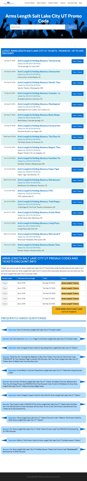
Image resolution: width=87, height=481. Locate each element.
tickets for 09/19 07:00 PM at (38, 63)
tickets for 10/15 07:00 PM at (38, 247)
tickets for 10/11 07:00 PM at (38, 215)
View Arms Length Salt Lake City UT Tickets (69, 310)
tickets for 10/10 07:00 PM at (38, 204)
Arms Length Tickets (70, 283)
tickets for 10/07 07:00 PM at (38, 182)
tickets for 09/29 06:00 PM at (38, 128)
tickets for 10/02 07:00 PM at (38, 150)
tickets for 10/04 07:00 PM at (38, 161)
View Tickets (77, 61)
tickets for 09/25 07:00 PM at (38, 96)
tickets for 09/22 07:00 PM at (38, 74)
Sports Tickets (41, 3)
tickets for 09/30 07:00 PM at (38, 139)
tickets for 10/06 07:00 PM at (38, 172)
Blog (80, 3)
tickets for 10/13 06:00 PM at (38, 226)
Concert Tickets (30, 3)
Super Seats (28, 339)
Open (5, 283)
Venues (62, 3)
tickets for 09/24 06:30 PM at (38, 85)
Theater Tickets (53, 3)
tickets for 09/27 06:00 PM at (38, 117)
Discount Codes (72, 3)
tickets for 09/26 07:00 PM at (38, 107)
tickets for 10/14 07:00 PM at (38, 237)
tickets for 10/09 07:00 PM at (35, 193)
